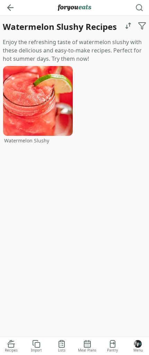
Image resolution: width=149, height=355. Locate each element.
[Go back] (10, 8)
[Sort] (128, 26)
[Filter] (142, 26)
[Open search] (139, 7)
